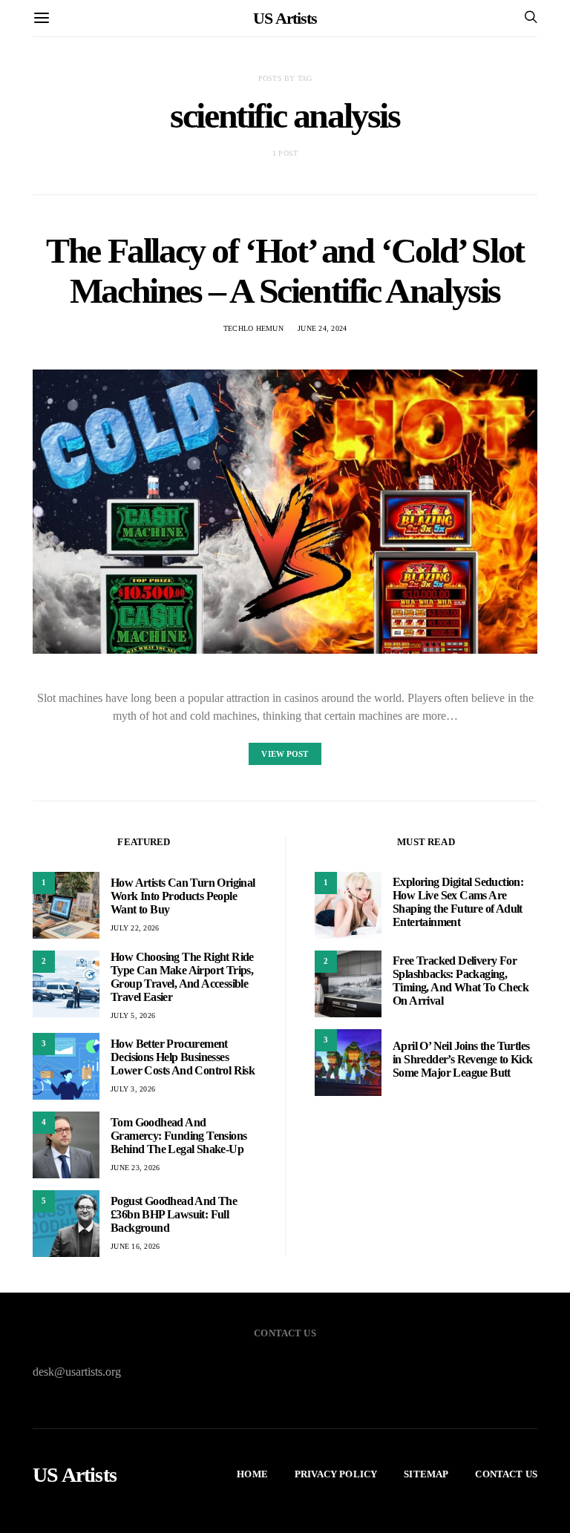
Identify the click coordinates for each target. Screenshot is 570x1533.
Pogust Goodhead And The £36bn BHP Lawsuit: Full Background (174, 1214)
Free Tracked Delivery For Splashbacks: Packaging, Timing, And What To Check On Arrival (460, 980)
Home (252, 1474)
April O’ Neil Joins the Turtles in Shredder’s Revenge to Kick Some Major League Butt (463, 1059)
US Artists (285, 18)
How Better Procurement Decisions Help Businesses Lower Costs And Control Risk (183, 1057)
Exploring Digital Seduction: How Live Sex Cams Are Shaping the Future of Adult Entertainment (458, 902)
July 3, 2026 (133, 1089)
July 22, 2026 (135, 928)
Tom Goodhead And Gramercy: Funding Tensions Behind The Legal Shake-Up (178, 1135)
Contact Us (506, 1474)
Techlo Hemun (253, 328)
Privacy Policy (336, 1474)
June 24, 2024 (322, 328)
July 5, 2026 (133, 1015)
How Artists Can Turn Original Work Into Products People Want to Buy (183, 896)
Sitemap (426, 1474)
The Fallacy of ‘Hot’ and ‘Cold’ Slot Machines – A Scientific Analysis (285, 270)
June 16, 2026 (135, 1246)
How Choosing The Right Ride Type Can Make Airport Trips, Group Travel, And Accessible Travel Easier (182, 977)
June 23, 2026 (135, 1167)
